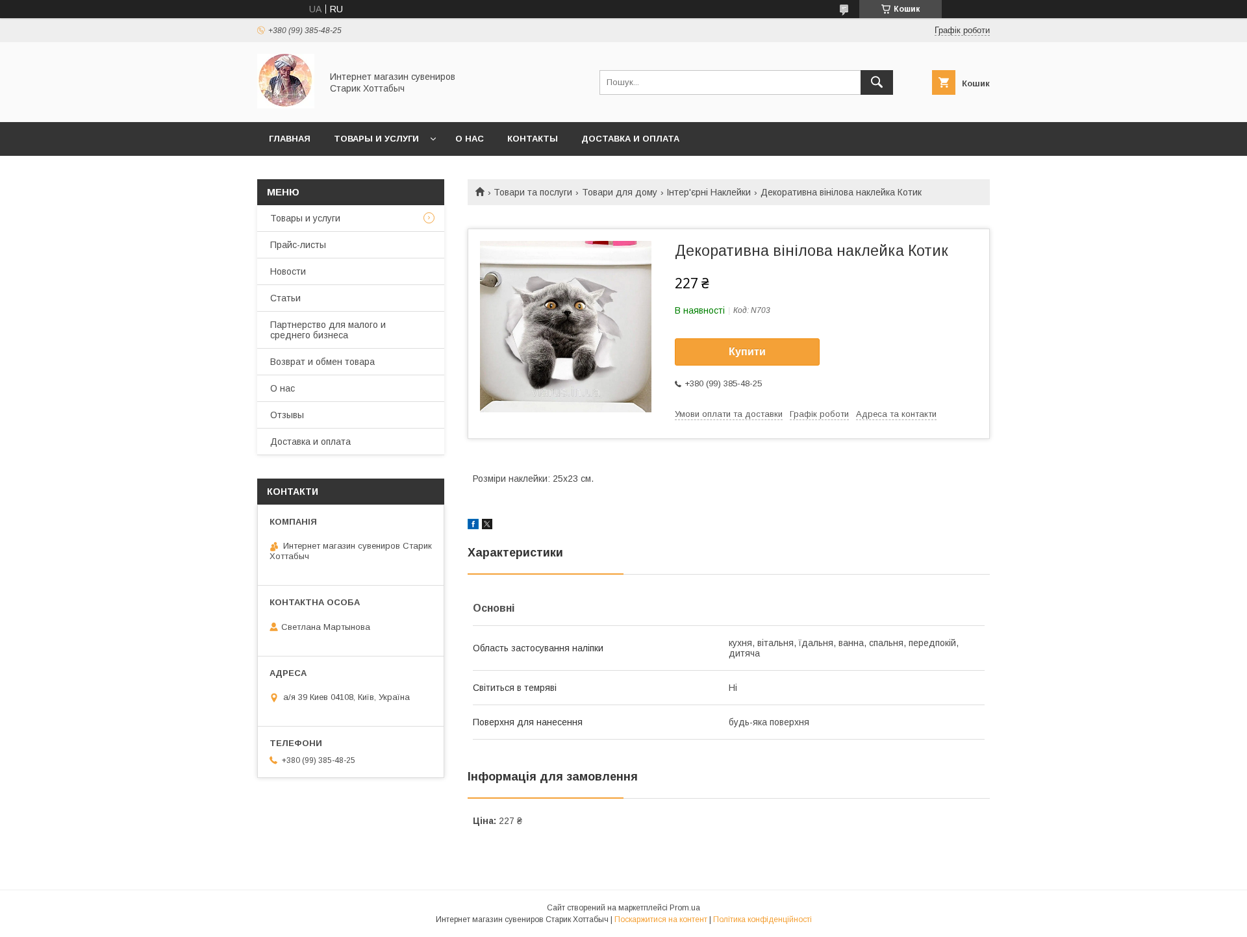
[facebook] (473, 526)
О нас (469, 139)
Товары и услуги (376, 139)
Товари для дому (619, 192)
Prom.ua (685, 907)
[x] (487, 526)
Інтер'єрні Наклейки (708, 192)
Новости (288, 271)
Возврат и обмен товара (322, 361)
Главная (289, 139)
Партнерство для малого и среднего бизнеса (328, 329)
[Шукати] (877, 82)
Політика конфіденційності (762, 919)
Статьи (285, 298)
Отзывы (287, 415)
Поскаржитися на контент (660, 919)
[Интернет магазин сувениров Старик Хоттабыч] (285, 105)
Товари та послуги (533, 192)
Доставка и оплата (630, 139)
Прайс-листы (298, 245)
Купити (747, 351)
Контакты (532, 139)
